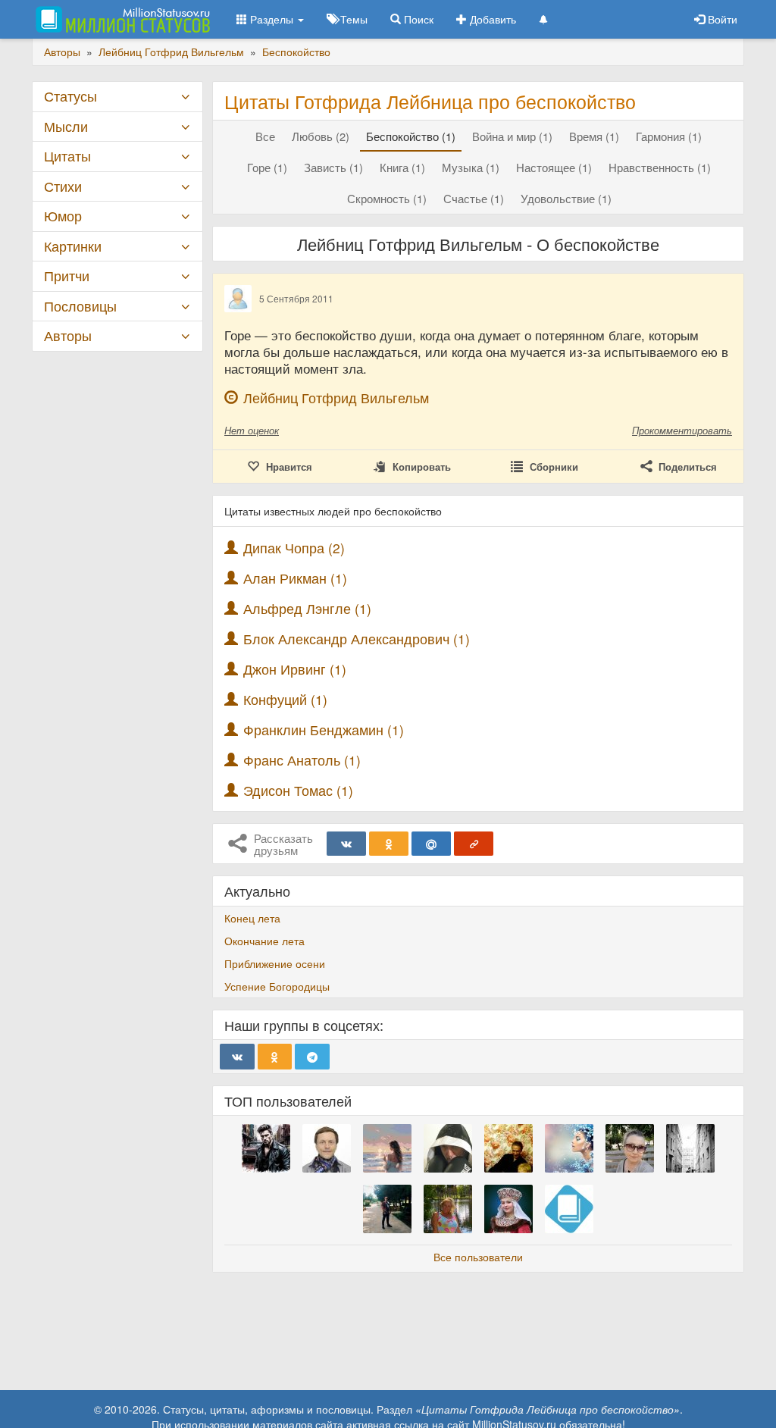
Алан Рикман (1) (295, 577)
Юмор (63, 215)
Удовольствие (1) (566, 198)
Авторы (68, 335)
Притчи (66, 275)
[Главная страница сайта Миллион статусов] (121, 19)
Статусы (70, 95)
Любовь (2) (320, 136)
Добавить (491, 19)
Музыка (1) (470, 167)
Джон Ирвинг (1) (294, 668)
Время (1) (594, 136)
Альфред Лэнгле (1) (307, 608)
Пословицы (80, 305)
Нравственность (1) (660, 167)
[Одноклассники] (388, 843)
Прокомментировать (682, 430)
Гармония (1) (669, 136)
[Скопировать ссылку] (473, 843)
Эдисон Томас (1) (298, 790)
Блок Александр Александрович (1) (356, 638)
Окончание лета (264, 940)
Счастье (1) (473, 198)
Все (265, 136)
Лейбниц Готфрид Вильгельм (336, 397)
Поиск (417, 19)
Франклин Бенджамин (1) (323, 729)
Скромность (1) (387, 198)
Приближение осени (274, 963)
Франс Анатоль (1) (302, 759)
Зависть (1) (333, 167)
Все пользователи (478, 1256)
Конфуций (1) (285, 699)
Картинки (73, 245)
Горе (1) (267, 167)
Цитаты (67, 155)
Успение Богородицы (277, 986)
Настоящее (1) (554, 167)
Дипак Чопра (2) (294, 547)
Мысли (66, 126)
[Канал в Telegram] (312, 1056)
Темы (352, 19)
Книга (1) (402, 167)
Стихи (63, 186)
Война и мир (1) (512, 136)
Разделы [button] (271, 19)
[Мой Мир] (431, 843)
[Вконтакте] (346, 843)
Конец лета (252, 917)
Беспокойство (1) (410, 136)
